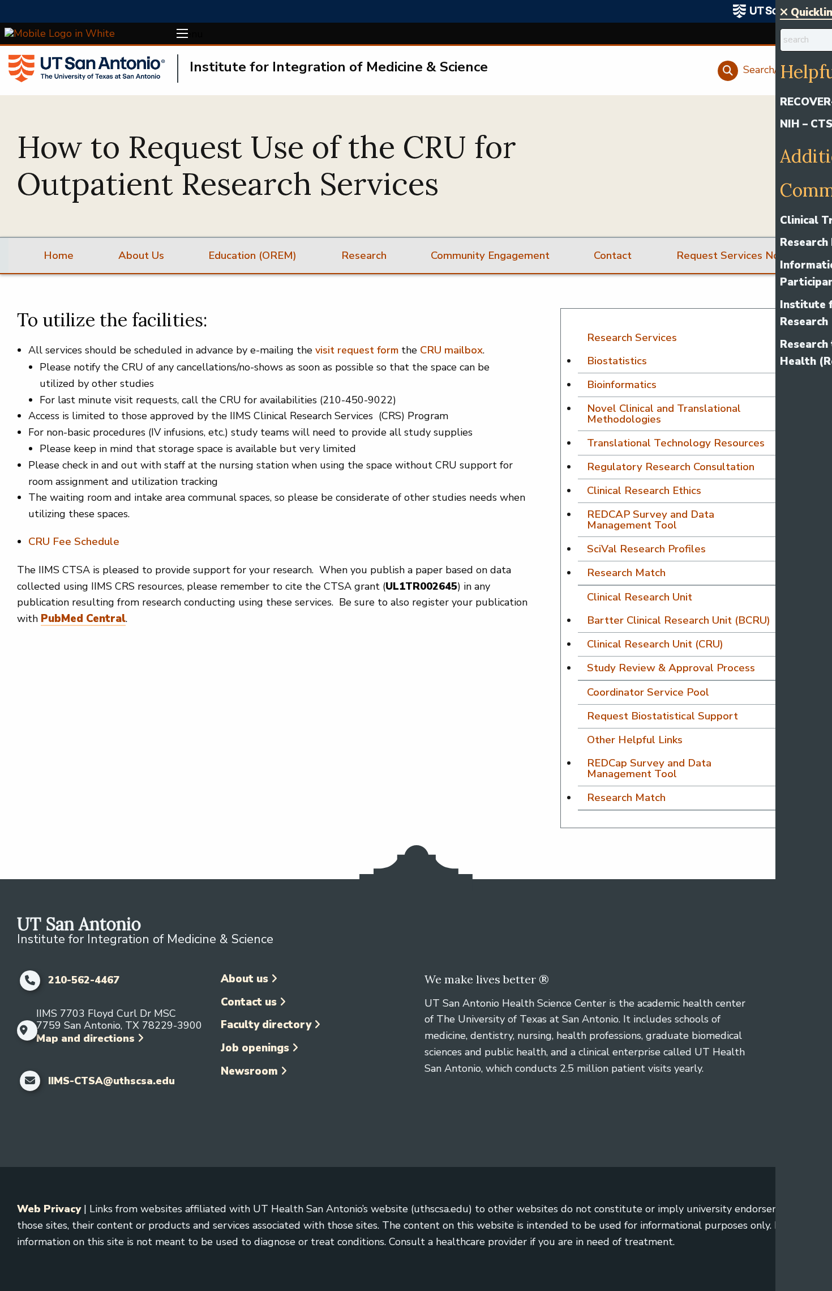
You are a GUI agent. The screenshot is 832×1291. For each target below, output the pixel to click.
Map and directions (85, 1038)
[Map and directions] (24, 1030)
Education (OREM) (252, 255)
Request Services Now (732, 255)
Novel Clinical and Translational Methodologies (664, 414)
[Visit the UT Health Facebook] (229, 1107)
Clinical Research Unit (639, 597)
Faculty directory (266, 1024)
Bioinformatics (622, 384)
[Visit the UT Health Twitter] (294, 1107)
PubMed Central (83, 618)
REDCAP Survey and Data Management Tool (650, 519)
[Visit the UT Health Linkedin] (272, 1107)
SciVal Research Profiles (646, 549)
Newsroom (249, 1071)
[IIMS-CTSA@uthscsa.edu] (29, 1081)
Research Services (632, 337)
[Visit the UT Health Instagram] (251, 1107)
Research (364, 255)
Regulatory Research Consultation (670, 466)
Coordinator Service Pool (648, 692)
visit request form (356, 350)
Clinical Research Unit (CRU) (655, 644)
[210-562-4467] (29, 980)
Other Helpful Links (635, 739)
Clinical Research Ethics (644, 490)
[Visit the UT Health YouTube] (315, 1107)
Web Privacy (49, 1209)
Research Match (626, 572)
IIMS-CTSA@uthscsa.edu (111, 1081)
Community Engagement (490, 255)
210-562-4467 (83, 980)
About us (244, 979)
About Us (141, 255)
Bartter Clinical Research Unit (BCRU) (678, 620)
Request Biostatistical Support (662, 716)
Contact (613, 255)
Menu (182, 33)
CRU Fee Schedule (73, 541)
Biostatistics (617, 360)
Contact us (249, 1002)
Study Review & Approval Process (671, 668)
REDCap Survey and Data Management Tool (649, 768)
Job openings (255, 1048)
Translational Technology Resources (676, 443)
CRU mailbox (451, 350)
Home (59, 255)
